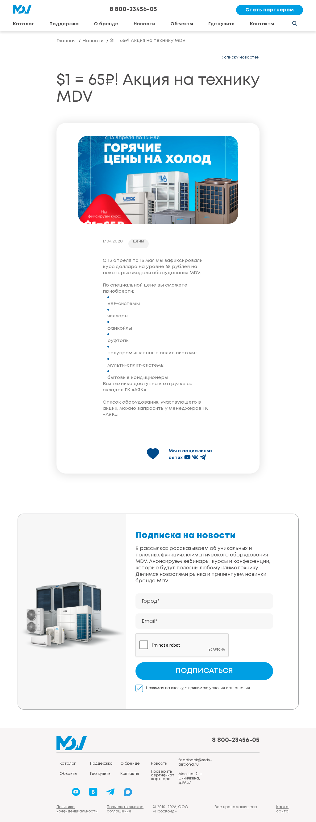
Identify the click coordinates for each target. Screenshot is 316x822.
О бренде (106, 24)
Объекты (181, 24)
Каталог (23, 24)
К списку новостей (240, 57)
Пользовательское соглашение (125, 809)
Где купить (221, 24)
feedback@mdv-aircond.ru (195, 762)
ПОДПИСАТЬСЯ (204, 671)
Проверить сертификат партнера (162, 775)
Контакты (262, 24)
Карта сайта (282, 809)
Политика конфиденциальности (77, 809)
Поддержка (64, 24)
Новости (144, 24)
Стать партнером (269, 10)
